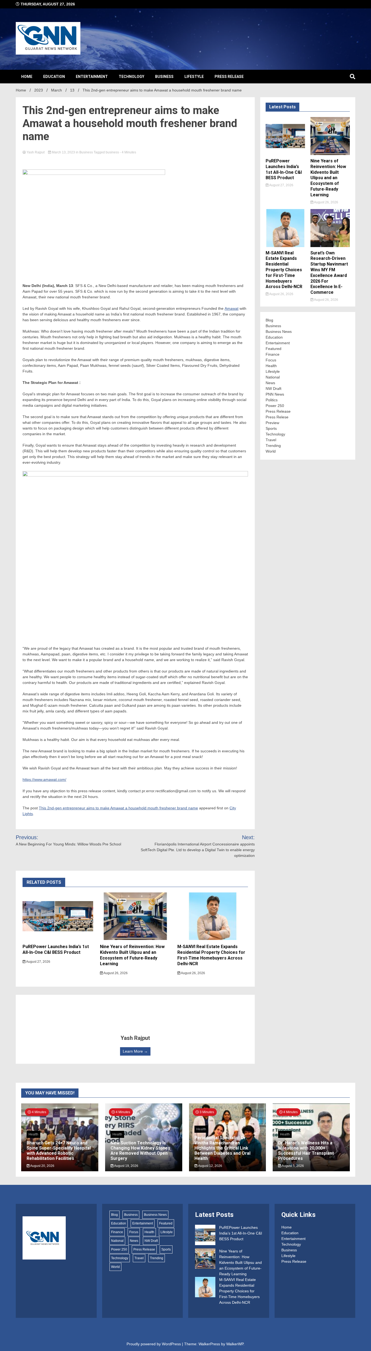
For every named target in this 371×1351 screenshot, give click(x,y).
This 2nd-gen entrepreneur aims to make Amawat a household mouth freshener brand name (118, 808)
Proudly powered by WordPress (154, 1344)
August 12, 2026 (209, 1166)
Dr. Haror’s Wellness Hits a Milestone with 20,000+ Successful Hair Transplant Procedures (306, 1150)
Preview (272, 423)
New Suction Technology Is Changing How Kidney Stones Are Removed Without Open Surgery (140, 1150)
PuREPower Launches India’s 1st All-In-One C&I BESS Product (56, 949)
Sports (271, 428)
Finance (272, 354)
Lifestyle (194, 76)
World (271, 451)
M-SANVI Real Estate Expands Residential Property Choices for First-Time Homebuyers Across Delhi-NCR (211, 955)
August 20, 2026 (42, 1166)
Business (164, 76)
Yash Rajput (35, 152)
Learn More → (135, 1051)
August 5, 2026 (292, 1166)
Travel (271, 440)
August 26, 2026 (115, 973)
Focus (271, 360)
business (112, 152)
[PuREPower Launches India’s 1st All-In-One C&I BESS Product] (205, 1236)
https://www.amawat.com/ (44, 779)
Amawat (231, 308)
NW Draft (273, 388)
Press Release (229, 76)
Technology (131, 76)
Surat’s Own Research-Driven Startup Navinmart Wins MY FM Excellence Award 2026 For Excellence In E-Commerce (329, 272)
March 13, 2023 (63, 152)
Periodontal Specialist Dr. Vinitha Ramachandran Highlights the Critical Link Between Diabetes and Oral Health (222, 1148)
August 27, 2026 (38, 962)
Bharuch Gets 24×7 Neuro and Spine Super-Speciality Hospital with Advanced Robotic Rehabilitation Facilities (59, 1150)
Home (26, 76)
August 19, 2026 (126, 1166)
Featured (273, 348)
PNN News (275, 394)
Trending (273, 445)
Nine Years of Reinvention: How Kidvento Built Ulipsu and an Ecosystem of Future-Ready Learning (132, 955)
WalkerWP (234, 1344)
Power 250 (275, 405)
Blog (269, 320)
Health (271, 366)
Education (54, 76)
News (270, 383)
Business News (279, 331)
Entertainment (92, 76)
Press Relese (277, 417)
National (273, 377)
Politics (272, 400)
